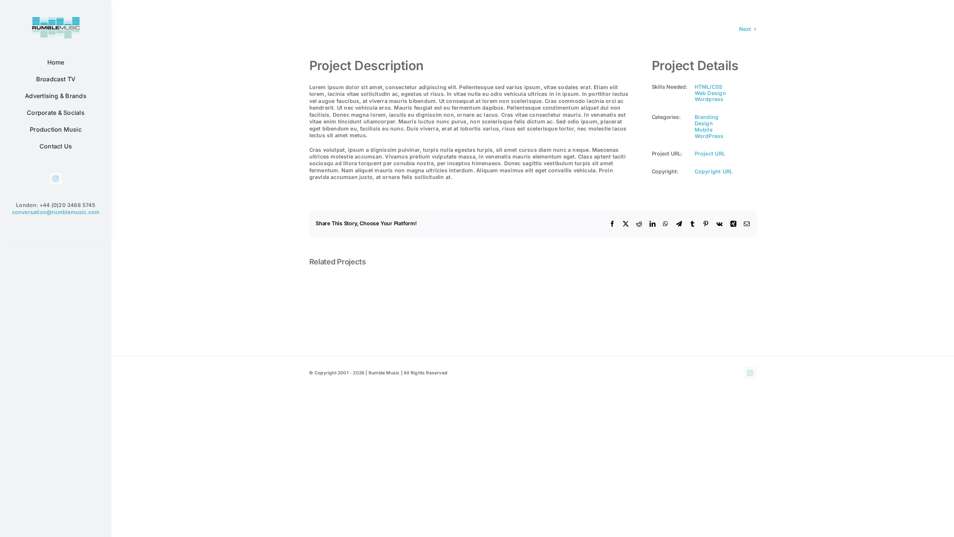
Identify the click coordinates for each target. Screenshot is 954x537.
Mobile (704, 129)
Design (704, 123)
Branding (707, 117)
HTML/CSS (709, 87)
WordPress (709, 136)
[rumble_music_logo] (56, 16)
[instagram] (56, 179)
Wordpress (709, 99)
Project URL (710, 153)
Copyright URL (714, 171)
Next (745, 29)
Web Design (710, 93)
